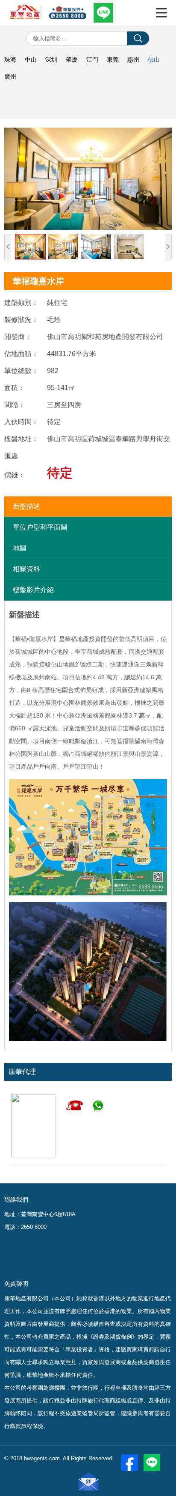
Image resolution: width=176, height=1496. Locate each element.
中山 (31, 59)
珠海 (10, 59)
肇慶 (72, 59)
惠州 (133, 59)
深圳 (51, 59)
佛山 (154, 59)
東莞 (113, 59)
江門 (92, 59)
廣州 (10, 76)
